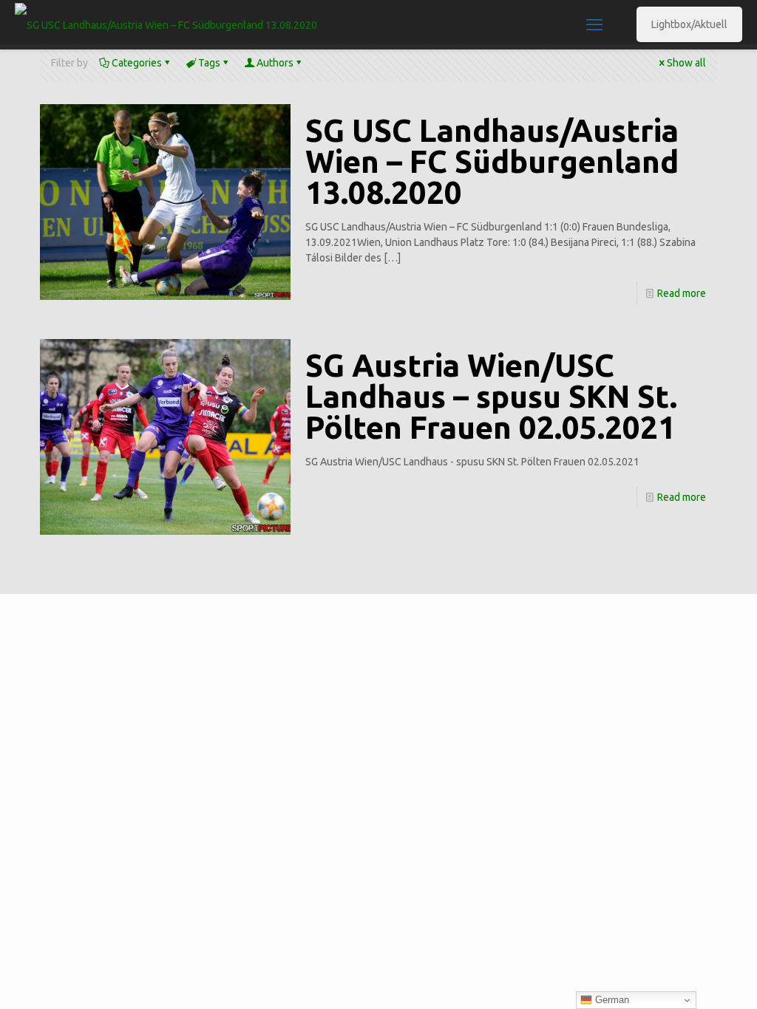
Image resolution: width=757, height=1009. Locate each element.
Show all (686, 63)
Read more (681, 293)
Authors (275, 63)
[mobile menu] (594, 24)
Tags (209, 63)
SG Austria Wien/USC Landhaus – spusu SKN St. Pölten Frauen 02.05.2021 (491, 396)
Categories (137, 63)
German (610, 999)
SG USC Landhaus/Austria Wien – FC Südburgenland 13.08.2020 (492, 161)
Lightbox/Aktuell (689, 24)
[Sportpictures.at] (166, 24)
